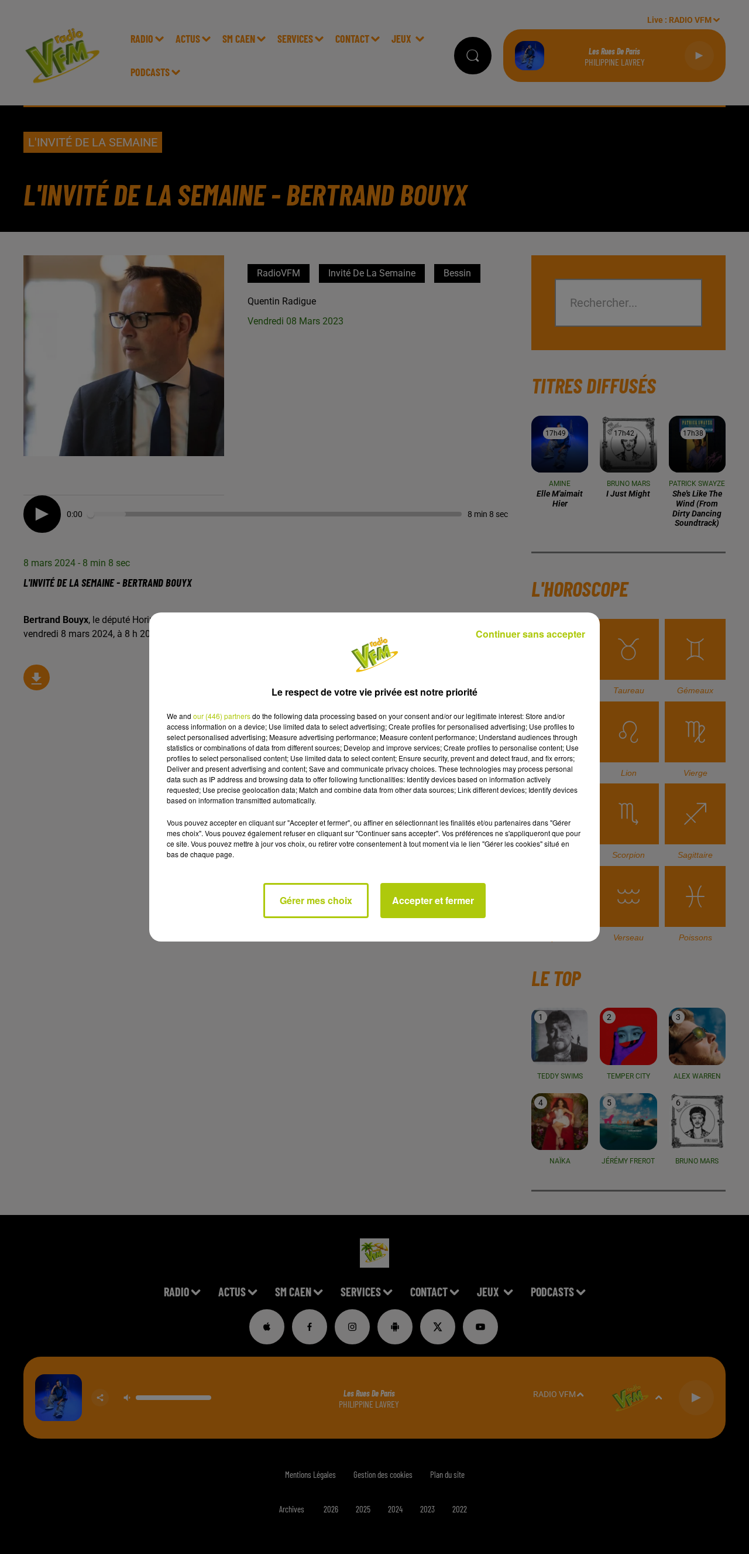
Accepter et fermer (433, 900)
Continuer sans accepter (530, 634)
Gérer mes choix (316, 900)
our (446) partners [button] (221, 716)
